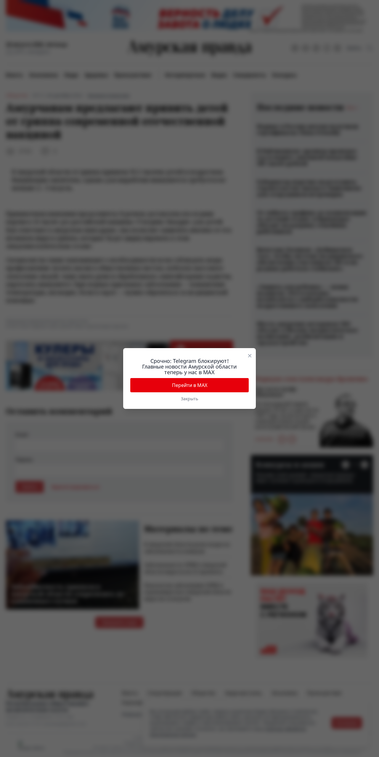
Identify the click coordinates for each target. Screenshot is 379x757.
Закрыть (189, 398)
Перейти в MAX (189, 385)
